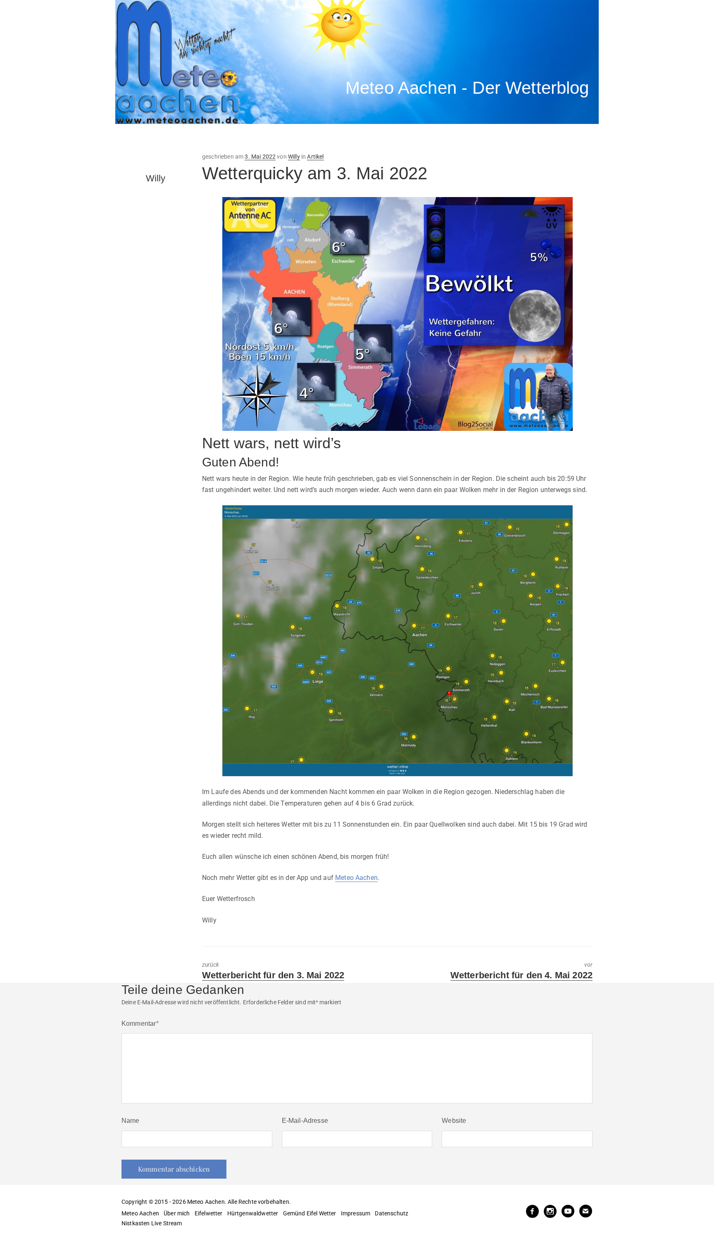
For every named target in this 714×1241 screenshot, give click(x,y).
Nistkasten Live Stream (151, 1223)
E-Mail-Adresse (305, 1120)
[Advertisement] (268, 138)
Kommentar (140, 1023)
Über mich (177, 1213)
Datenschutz (391, 1213)
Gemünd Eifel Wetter (309, 1213)
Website (454, 1120)
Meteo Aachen (356, 878)
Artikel (315, 156)
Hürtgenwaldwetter (252, 1213)
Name (130, 1120)
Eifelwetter (209, 1213)
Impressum (355, 1213)
